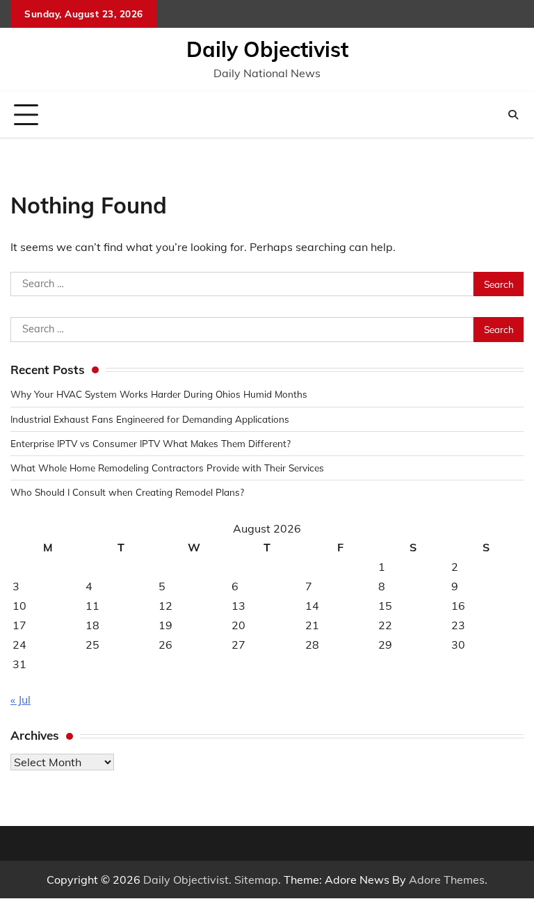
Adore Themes (447, 879)
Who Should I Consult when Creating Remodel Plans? (127, 492)
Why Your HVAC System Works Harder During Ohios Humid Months (158, 394)
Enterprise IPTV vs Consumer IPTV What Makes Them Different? (150, 443)
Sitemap (256, 879)
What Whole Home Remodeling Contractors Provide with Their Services (167, 467)
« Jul (20, 699)
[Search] (513, 114)
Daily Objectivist (267, 49)
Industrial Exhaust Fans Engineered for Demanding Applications (149, 419)
